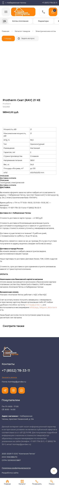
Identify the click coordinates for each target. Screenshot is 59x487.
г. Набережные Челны (15, 3)
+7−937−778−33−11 (15, 208)
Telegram (43, 307)
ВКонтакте (52, 307)
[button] (27, 38)
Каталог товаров (22, 31)
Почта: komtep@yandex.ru (14, 382)
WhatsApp (34, 307)
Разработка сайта (10, 473)
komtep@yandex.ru (34, 305)
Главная (5, 31)
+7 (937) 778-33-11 (49, 3)
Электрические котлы (46, 31)
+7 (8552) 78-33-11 (34, 208)
